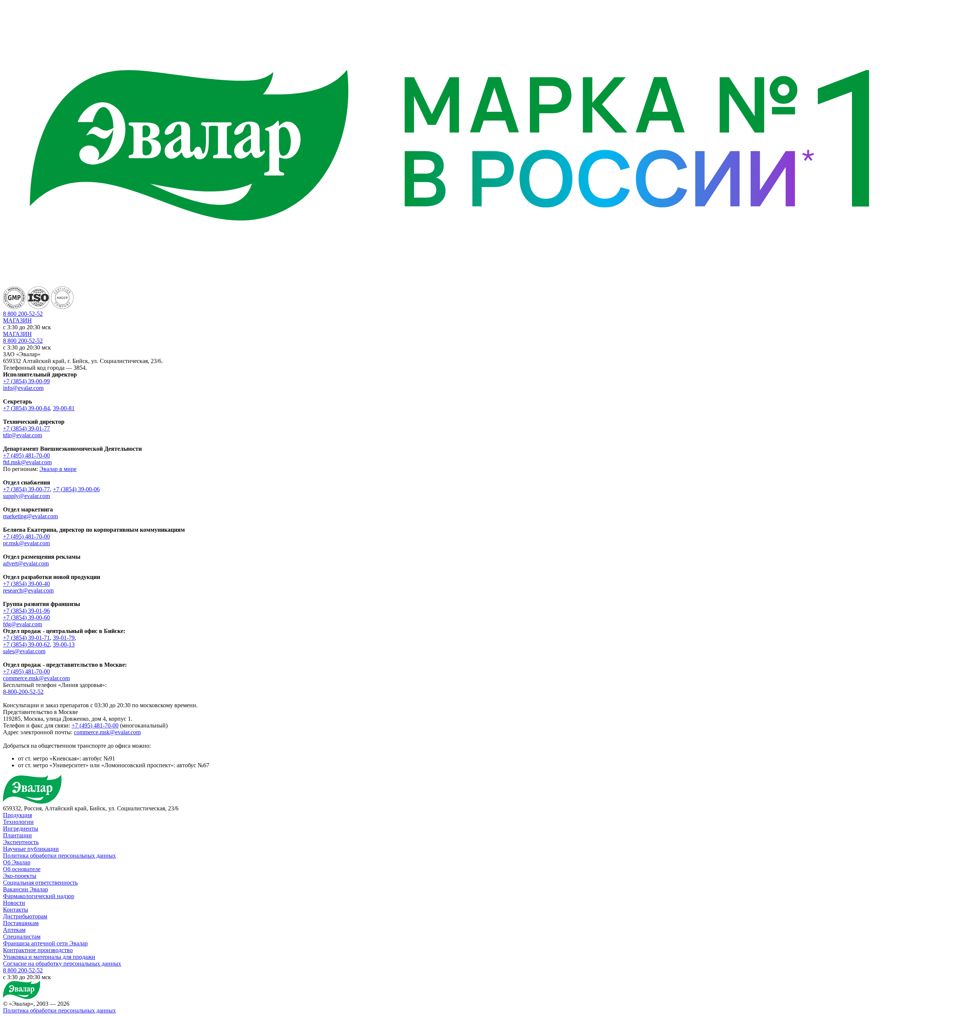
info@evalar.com (23, 388)
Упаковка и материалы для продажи (49, 957)
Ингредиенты (20, 828)
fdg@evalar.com (22, 624)
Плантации (17, 835)
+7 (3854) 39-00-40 (26, 583)
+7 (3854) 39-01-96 (26, 611)
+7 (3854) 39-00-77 (26, 489)
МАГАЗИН (17, 320)
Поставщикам (21, 923)
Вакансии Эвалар (25, 889)
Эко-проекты (19, 876)
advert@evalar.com (26, 563)
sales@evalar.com (24, 651)
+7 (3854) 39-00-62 (26, 644)
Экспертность (21, 842)
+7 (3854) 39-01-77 (26, 428)
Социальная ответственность (40, 882)
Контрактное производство (38, 950)
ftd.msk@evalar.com (27, 462)
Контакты (15, 909)
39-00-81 (64, 408)
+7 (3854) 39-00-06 (76, 489)
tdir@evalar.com (22, 435)
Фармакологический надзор (38, 896)
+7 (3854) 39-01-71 (26, 637)
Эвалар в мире (57, 469)
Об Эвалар (16, 862)
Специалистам (21, 936)
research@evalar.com (28, 590)
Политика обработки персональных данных (59, 855)
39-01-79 (64, 637)
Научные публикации (31, 849)
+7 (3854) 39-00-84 (26, 408)
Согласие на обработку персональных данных (62, 963)
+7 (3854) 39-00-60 (26, 617)
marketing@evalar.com (30, 516)
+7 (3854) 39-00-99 (26, 381)
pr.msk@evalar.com (26, 543)
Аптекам (14, 930)
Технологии (18, 822)
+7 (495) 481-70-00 (26, 455)
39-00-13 (64, 644)
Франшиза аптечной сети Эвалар (45, 943)
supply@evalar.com (26, 496)
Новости (14, 903)
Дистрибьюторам (25, 916)
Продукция (17, 815)
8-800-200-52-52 (23, 691)
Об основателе (21, 869)
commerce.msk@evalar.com (36, 678)
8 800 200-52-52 (23, 341)
